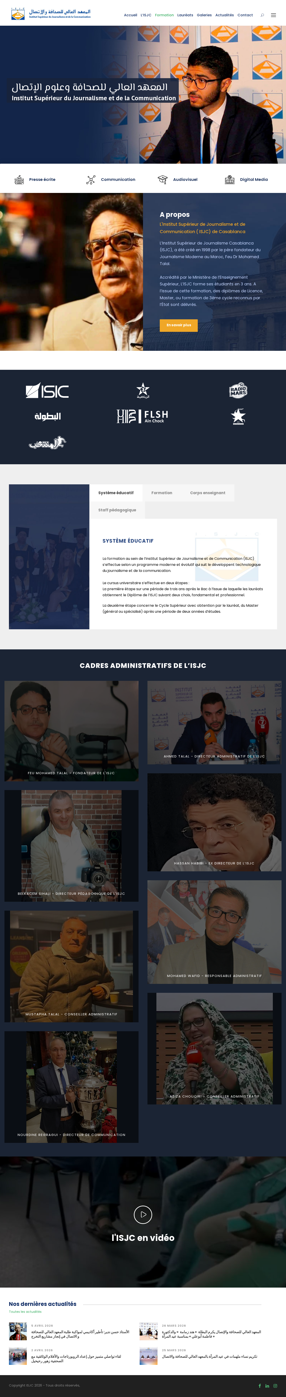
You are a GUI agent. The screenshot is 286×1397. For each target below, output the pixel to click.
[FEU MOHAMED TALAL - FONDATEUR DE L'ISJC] (71, 730)
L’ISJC (146, 15)
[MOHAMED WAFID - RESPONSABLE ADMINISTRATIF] (214, 931)
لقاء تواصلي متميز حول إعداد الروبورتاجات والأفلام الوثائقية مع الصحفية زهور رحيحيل (76, 1358)
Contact (245, 15)
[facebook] (260, 1386)
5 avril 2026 (42, 1326)
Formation (164, 15)
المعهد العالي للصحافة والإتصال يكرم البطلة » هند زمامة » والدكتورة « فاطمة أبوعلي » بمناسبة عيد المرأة (211, 1334)
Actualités (224, 15)
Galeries (204, 15)
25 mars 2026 (174, 1350)
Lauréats (185, 15)
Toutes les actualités (25, 1311)
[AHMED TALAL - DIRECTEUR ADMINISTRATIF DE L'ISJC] (214, 722)
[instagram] (275, 1386)
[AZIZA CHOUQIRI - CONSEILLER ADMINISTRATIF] (214, 1048)
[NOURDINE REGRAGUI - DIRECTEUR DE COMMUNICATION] (71, 1086)
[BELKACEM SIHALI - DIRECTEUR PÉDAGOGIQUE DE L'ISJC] (71, 845)
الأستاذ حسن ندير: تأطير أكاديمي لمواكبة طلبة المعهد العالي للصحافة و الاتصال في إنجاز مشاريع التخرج (80, 1334)
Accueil (130, 15)
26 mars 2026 (174, 1326)
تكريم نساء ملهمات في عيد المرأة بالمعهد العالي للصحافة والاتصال (209, 1356)
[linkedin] (267, 1386)
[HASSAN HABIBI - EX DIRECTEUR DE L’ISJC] (214, 822)
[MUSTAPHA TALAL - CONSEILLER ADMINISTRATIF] (71, 966)
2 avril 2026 (42, 1350)
